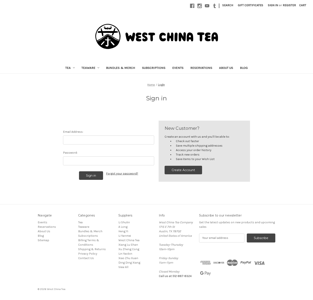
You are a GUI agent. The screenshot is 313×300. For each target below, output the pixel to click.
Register (289, 5)
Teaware (88, 68)
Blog (244, 68)
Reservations (201, 68)
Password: (70, 152)
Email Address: (73, 132)
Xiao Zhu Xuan (128, 258)
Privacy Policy (87, 253)
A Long (123, 227)
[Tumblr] (214, 6)
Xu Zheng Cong (128, 249)
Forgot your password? (122, 173)
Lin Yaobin (125, 253)
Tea (68, 68)
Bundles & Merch (120, 68)
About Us (226, 68)
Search (227, 5)
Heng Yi (123, 231)
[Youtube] (207, 6)
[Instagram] (199, 6)
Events (178, 68)
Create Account (183, 170)
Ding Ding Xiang (129, 262)
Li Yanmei (124, 236)
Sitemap (43, 240)
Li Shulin (124, 222)
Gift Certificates (250, 5)
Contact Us (86, 258)
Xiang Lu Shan (128, 245)
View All (123, 267)
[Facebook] (192, 6)
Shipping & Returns (92, 249)
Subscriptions (153, 68)
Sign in (273, 5)
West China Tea (128, 240)
